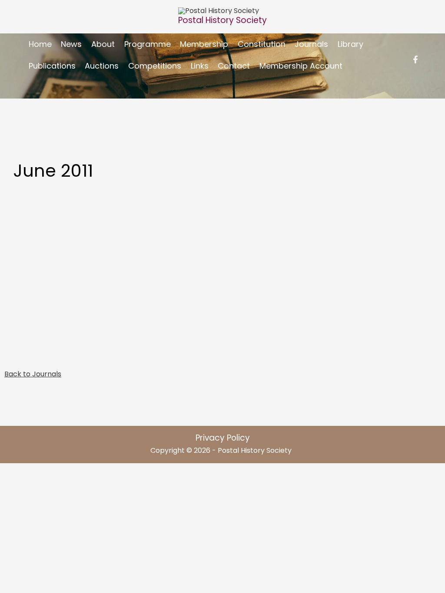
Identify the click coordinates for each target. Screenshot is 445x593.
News (71, 44)
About (103, 44)
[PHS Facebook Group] (415, 59)
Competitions (154, 65)
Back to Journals (32, 374)
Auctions (102, 65)
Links (200, 65)
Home (40, 44)
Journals (311, 44)
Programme (147, 44)
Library (350, 44)
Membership (204, 44)
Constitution (262, 44)
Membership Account (300, 65)
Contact (234, 65)
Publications (52, 65)
